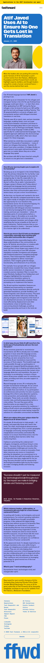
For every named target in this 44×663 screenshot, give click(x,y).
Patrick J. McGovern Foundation (18, 590)
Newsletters (8, 603)
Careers (7, 601)
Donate (22, 636)
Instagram (7, 624)
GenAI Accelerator (27, 366)
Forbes (6, 626)
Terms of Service (29, 611)
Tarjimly (34, 204)
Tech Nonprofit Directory (10, 610)
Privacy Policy (28, 609)
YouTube (7, 628)
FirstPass (7, 358)
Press (6, 618)
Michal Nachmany (16, 584)
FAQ (5, 616)
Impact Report (9, 614)
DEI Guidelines (28, 603)
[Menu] (40, 8)
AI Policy (26, 601)
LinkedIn (7, 622)
